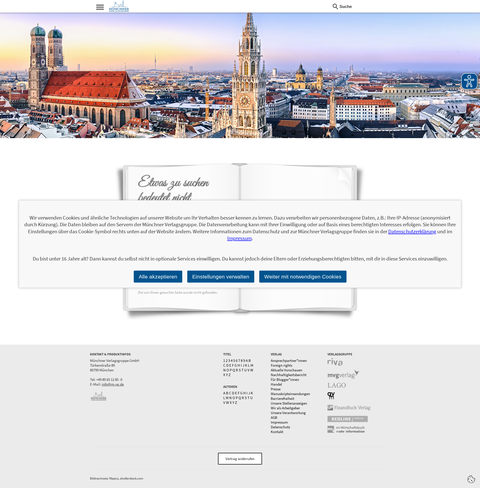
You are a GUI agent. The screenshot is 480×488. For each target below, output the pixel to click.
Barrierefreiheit (282, 398)
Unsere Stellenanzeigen (289, 403)
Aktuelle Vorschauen (286, 370)
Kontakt (277, 431)
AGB (274, 417)
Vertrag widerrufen (240, 458)
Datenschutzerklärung (412, 231)
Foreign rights (281, 365)
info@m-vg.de (113, 384)
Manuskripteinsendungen (290, 393)
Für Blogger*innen (285, 379)
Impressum (279, 422)
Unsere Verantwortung (288, 412)
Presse (275, 389)
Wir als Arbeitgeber (285, 408)
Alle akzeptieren (158, 276)
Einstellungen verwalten (220, 276)
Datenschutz (280, 427)
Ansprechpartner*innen (289, 360)
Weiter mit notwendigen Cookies (303, 276)
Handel (276, 384)
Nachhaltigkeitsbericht (288, 374)
